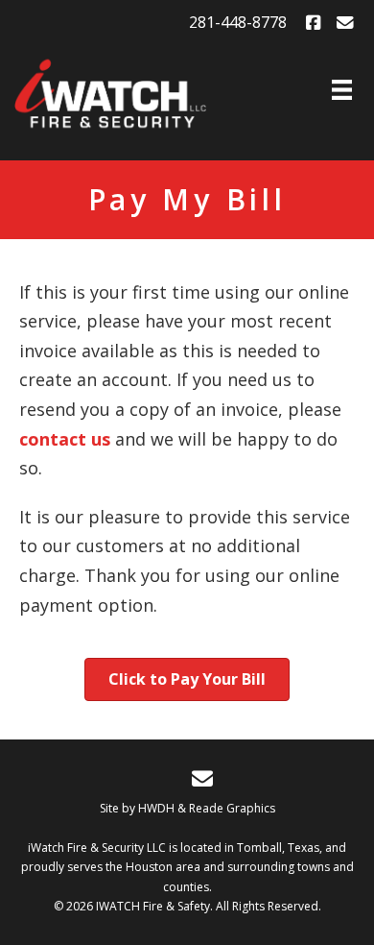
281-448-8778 (238, 22)
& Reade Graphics (226, 808)
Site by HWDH (137, 808)
